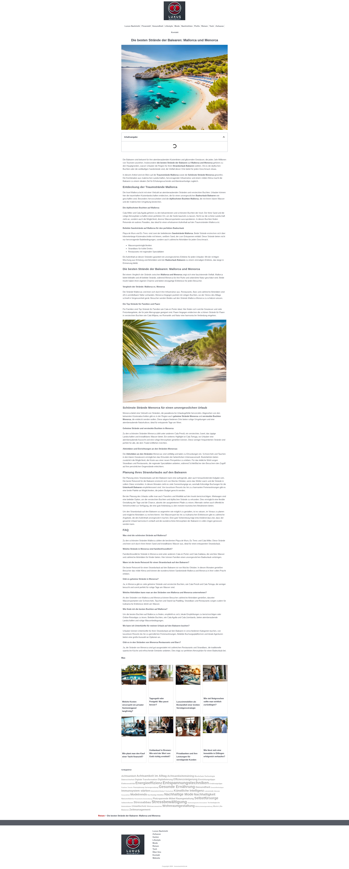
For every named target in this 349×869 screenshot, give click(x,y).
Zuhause (220, 26)
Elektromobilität (128, 784)
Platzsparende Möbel (164, 798)
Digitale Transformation (146, 779)
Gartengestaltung (151, 787)
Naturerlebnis (127, 799)
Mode (177, 26)
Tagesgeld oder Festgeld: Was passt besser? (158, 701)
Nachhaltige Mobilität (156, 795)
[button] (224, 137)
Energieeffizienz (148, 783)
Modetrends (138, 794)
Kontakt (174, 32)
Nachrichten (187, 26)
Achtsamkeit (128, 776)
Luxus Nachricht (132, 26)
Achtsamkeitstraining (180, 775)
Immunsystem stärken (135, 790)
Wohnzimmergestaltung (204, 806)
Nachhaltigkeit (204, 794)
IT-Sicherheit (168, 791)
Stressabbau (142, 802)
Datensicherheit (127, 780)
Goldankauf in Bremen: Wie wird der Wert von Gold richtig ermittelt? (160, 753)
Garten (156, 837)
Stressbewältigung (169, 802)
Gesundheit (157, 26)
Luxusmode (209, 791)
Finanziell (146, 26)
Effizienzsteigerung (185, 779)
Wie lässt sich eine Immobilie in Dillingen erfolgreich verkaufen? (214, 753)
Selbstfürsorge (206, 798)
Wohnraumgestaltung (178, 806)
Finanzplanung (138, 787)
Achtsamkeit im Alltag (151, 775)
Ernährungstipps (215, 784)
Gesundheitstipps (217, 787)
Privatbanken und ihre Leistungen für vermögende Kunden (186, 756)
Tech (211, 26)
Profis (197, 26)
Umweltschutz (139, 806)
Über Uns (157, 852)
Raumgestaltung (185, 798)
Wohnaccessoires (154, 806)
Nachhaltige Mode (178, 794)
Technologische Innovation (197, 802)
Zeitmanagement (139, 809)
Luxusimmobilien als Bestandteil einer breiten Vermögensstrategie (188, 705)
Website (156, 858)
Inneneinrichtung (157, 791)
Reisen (204, 26)
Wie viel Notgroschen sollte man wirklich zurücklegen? (214, 701)
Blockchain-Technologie (205, 776)
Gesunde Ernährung (177, 787)
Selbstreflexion (127, 803)
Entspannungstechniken (186, 782)
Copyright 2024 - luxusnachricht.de (174, 866)
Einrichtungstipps (206, 779)
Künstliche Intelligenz (189, 790)
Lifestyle (169, 26)
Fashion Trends (127, 787)
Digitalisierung (165, 779)
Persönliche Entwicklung (143, 799)
